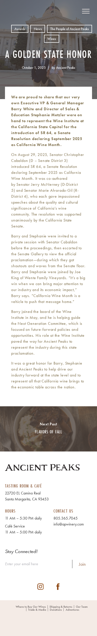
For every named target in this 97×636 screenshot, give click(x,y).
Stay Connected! (21, 551)
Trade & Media (37, 610)
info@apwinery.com (68, 524)
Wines (51, 39)
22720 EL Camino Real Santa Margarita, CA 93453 (27, 496)
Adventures (72, 610)
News (38, 29)
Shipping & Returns (60, 607)
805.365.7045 (65, 518)
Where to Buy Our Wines (31, 607)
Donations (56, 610)
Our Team (82, 607)
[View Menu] (86, 11)
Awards (19, 29)
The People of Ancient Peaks (69, 29)
